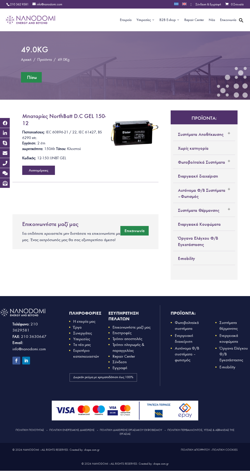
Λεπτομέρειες (38, 170)
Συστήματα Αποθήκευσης (200, 134)
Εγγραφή (120, 367)
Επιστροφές (122, 333)
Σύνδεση (120, 362)
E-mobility (186, 258)
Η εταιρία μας (84, 321)
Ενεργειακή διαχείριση (198, 176)
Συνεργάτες (82, 333)
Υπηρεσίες (81, 339)
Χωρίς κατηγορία (193, 148)
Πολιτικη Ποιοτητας (30, 430)
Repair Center (124, 356)
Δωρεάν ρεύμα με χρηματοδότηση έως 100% (103, 377)
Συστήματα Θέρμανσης (198, 210)
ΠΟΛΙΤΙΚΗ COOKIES (225, 449)
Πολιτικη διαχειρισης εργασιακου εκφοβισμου (131, 430)
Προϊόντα (44, 59)
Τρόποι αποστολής (127, 338)
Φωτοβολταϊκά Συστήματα (201, 162)
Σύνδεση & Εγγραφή (208, 4)
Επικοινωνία (135, 230)
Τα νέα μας (82, 344)
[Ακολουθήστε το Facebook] (16, 360)
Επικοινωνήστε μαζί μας (132, 327)
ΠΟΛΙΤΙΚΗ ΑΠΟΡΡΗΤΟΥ (195, 449)
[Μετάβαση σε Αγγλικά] (184, 5)
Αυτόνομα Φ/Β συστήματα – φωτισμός (187, 354)
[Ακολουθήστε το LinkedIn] (26, 360)
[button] (241, 26)
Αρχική (26, 59)
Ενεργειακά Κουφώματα (199, 224)
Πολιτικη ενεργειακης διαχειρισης (71, 430)
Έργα (77, 327)
